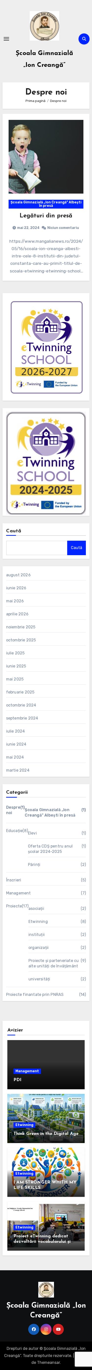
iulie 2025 (15, 653)
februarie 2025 (20, 692)
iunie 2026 (16, 588)
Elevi (32, 833)
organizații (38, 947)
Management (18, 893)
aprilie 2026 (17, 614)
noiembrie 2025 (21, 627)
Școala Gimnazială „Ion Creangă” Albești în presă (46, 204)
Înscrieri (13, 880)
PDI (17, 1080)
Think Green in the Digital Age (46, 1134)
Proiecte (14, 906)
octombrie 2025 (21, 640)
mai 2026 (15, 601)
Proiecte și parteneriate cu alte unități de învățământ (53, 963)
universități (39, 979)
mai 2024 (15, 757)
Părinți (34, 864)
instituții (36, 934)
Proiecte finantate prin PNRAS (35, 994)
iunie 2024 (16, 744)
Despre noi (13, 810)
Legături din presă (46, 216)
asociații (36, 908)
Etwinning (38, 921)
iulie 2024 (15, 731)
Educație (14, 830)
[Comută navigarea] (6, 39)
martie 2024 (17, 770)
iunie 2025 (16, 666)
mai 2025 (15, 679)
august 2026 (18, 575)
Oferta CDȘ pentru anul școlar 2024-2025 (50, 849)
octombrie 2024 (21, 705)
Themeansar (48, 1362)
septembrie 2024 (22, 718)
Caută (14, 531)
